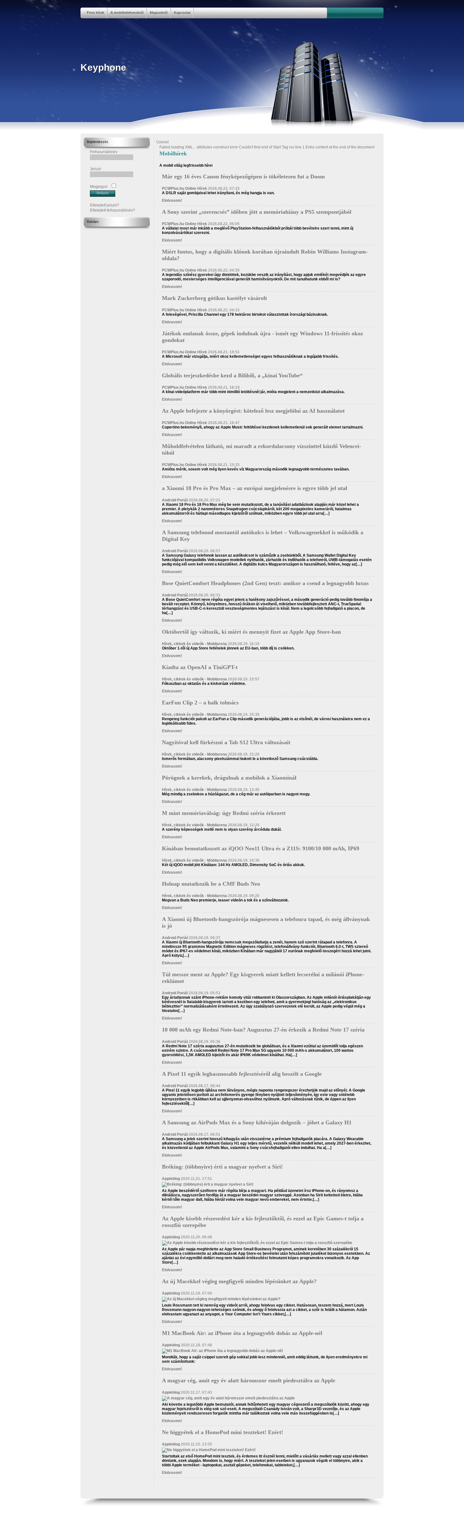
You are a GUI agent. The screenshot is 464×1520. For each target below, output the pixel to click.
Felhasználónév (103, 152)
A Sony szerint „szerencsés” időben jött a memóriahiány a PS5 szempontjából (256, 212)
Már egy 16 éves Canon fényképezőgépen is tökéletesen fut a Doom (243, 176)
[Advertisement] (109, 324)
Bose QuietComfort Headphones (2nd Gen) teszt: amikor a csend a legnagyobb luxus (265, 583)
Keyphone (103, 67)
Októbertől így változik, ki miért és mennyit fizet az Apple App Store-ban (251, 632)
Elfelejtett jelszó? (104, 205)
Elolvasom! (172, 200)
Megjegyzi (99, 186)
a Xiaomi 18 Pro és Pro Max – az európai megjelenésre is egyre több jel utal (254, 488)
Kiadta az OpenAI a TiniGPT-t (200, 667)
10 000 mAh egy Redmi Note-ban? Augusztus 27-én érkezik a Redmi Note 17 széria (263, 1029)
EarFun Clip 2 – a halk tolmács (200, 702)
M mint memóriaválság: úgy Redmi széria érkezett (224, 813)
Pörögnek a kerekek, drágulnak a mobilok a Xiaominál (229, 778)
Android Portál (175, 500)
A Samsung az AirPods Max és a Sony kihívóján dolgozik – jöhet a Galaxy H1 (257, 1122)
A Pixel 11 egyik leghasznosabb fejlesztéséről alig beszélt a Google (242, 1074)
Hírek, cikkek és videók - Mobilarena (194, 644)
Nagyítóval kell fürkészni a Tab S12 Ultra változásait (226, 742)
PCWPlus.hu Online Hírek (184, 188)
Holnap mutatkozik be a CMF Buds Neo (211, 884)
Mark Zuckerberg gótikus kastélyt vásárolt (214, 298)
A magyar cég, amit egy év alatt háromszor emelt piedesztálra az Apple (248, 1380)
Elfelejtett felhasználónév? (112, 210)
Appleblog (171, 1178)
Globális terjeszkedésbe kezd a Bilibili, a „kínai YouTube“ (232, 375)
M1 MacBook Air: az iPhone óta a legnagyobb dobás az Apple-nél (242, 1333)
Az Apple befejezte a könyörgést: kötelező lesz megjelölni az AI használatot (253, 411)
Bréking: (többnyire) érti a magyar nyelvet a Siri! (222, 1167)
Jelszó (95, 169)
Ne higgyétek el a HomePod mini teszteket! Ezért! (222, 1432)
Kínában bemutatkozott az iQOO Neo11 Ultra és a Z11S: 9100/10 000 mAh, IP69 (260, 848)
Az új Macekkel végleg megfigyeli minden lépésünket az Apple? (239, 1281)
